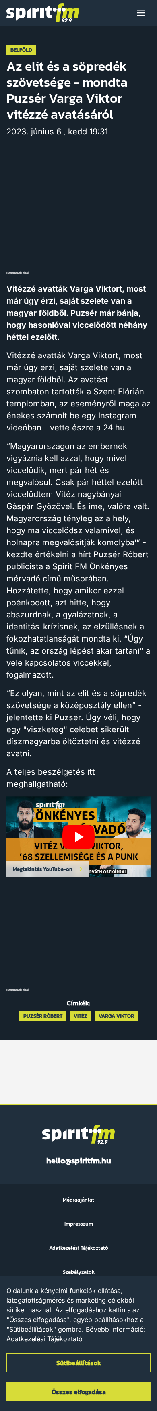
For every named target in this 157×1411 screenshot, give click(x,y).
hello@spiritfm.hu (78, 1161)
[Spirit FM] (42, 12)
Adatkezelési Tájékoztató (44, 1339)
